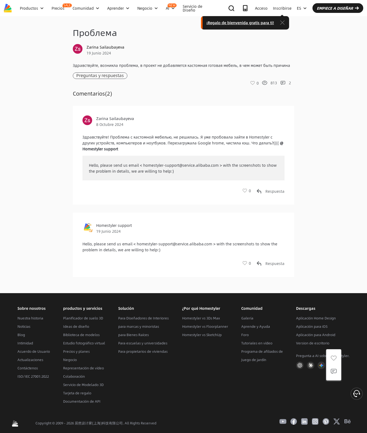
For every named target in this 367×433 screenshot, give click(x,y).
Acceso (261, 8)
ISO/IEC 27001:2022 (33, 376)
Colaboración (74, 376)
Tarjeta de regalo (77, 393)
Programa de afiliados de (262, 351)
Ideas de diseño (76, 326)
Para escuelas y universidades (142, 343)
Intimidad (25, 343)
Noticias (23, 326)
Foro (245, 334)
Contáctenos (27, 368)
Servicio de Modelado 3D (83, 384)
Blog (21, 334)
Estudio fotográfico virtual (84, 343)
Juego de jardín (253, 359)
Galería (247, 318)
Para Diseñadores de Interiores (143, 318)
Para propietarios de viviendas (143, 351)
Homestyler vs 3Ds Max (201, 318)
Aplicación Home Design (316, 318)
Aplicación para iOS (312, 326)
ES (299, 8)
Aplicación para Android (315, 334)
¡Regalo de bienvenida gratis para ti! (240, 22)
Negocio (70, 359)
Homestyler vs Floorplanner (205, 326)
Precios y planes (76, 351)
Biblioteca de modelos (81, 334)
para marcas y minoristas (138, 326)
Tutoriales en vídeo (256, 343)
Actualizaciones (30, 359)
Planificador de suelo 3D (83, 318)
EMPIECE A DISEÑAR (335, 8)
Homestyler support (114, 225)
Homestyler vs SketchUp (202, 334)
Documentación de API (81, 401)
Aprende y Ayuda (255, 326)
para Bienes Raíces (133, 334)
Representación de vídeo (83, 368)
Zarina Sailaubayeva (105, 47)
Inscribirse (282, 8)
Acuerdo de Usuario (33, 351)
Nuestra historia (30, 318)
